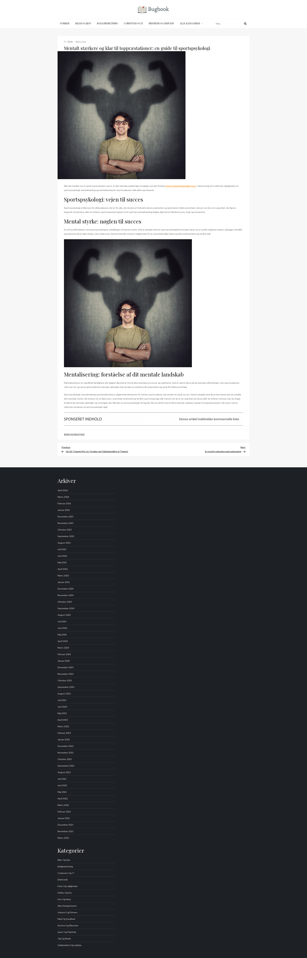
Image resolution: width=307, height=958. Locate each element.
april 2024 (63, 641)
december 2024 (66, 588)
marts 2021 (63, 837)
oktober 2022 (65, 759)
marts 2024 (63, 647)
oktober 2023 (65, 680)
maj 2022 (62, 792)
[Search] (245, 23)
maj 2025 (62, 562)
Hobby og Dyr (65, 892)
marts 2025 (63, 575)
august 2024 (64, 615)
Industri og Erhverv (161, 23)
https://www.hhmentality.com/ (180, 186)
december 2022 (66, 746)
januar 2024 (64, 660)
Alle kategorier (190, 23)
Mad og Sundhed (66, 919)
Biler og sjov (83, 23)
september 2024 (66, 608)
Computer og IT (133, 23)
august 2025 (64, 542)
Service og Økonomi (68, 925)
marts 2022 (63, 805)
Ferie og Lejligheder (68, 886)
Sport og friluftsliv (74, 434)
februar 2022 (64, 811)
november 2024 (66, 595)
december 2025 (66, 516)
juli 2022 (62, 778)
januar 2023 (64, 739)
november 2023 (66, 674)
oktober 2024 (65, 601)
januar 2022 (64, 818)
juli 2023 (62, 700)
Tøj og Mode (64, 938)
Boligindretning (107, 23)
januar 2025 (64, 582)
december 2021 (66, 824)
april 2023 (63, 719)
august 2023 (64, 693)
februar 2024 (64, 654)
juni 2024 (62, 628)
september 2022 (66, 765)
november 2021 (66, 831)
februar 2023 (64, 733)
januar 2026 (64, 510)
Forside (65, 23)
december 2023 (66, 667)
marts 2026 (63, 496)
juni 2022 (62, 785)
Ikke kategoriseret (67, 905)
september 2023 (66, 687)
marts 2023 (63, 726)
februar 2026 (64, 503)
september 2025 (66, 536)
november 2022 (66, 752)
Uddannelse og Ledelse (70, 945)
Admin (70, 41)
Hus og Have (64, 899)
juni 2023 (62, 706)
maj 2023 (62, 713)
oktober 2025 (65, 529)
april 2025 (63, 569)
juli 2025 (62, 549)
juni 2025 (62, 555)
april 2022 (63, 798)
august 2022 (64, 772)
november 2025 (66, 523)
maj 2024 (62, 634)
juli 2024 (62, 621)
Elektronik (63, 879)
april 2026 (63, 490)
